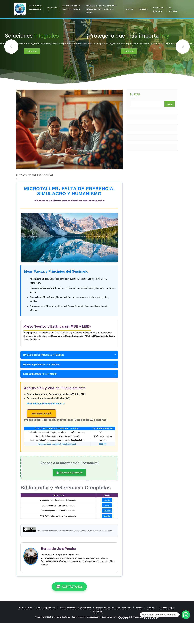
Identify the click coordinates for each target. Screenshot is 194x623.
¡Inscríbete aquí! (41, 413)
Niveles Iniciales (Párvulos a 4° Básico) (43, 354)
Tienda (139, 608)
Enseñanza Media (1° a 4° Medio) (40, 373)
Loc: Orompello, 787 (46, 608)
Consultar (107, 500)
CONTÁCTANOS (69, 586)
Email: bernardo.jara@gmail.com (75, 608)
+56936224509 (25, 608)
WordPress (123, 617)
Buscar (135, 94)
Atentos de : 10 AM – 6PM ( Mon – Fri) (113, 608)
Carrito (150, 608)
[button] (183, 46)
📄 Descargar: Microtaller (69, 472)
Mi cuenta (97, 611)
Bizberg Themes (151, 617)
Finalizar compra (166, 608)
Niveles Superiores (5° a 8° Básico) (41, 364)
